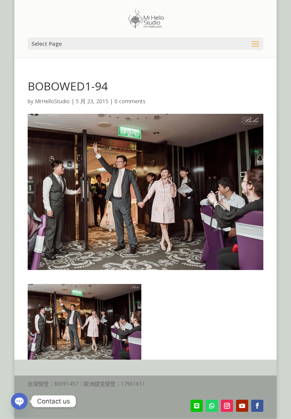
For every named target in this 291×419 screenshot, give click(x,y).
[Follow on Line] (197, 406)
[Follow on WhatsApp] (212, 406)
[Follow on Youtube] (242, 406)
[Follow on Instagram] (227, 406)
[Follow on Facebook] (257, 406)
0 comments (130, 101)
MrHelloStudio (52, 101)
